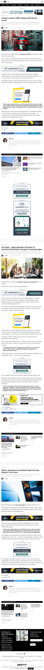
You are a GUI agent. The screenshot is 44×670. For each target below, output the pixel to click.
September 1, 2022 (13, 27)
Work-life (20, 4)
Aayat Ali (6, 27)
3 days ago (33, 440)
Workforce (38, 4)
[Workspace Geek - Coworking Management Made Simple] (22, 69)
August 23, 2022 (12, 255)
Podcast (26, 661)
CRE (7, 15)
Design (32, 4)
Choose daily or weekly (6, 644)
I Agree (30, 668)
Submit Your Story (8, 660)
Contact (37, 660)
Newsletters (15, 660)
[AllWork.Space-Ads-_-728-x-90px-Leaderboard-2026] (22, 12)
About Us (33, 660)
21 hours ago (31, 160)
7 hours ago (4, 617)
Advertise (3, 660)
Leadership (13, 4)
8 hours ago (4, 450)
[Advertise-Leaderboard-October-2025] (22, 123)
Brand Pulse (21, 661)
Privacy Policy (22, 660)
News (8, 4)
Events (29, 661)
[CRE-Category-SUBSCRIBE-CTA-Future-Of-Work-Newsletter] (22, 399)
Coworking (26, 4)
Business (6, 577)
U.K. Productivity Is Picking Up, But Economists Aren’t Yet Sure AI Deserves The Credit (7, 613)
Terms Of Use (28, 660)
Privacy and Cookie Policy (21, 668)
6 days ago (30, 170)
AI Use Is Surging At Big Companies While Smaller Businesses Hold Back (36, 605)
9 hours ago (23, 611)
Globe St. (6, 575)
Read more (4, 176)
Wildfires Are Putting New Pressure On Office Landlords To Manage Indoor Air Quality (35, 158)
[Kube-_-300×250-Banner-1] (22, 95)
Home (3, 4)
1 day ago (30, 165)
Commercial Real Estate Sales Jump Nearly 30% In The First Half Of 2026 (37, 437)
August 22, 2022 (12, 478)
